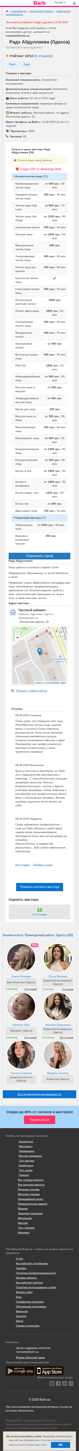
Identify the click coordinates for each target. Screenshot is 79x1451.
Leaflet (38, 682)
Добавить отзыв (42, 864)
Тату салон (26, 1170)
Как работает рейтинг (29, 1282)
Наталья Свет (21, 1024)
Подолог (24, 1175)
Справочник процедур (30, 1301)
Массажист (26, 1146)
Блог (19, 1296)
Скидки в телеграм (27, 1325)
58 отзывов (30, 1037)
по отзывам (39, 914)
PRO (34, 945)
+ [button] (17, 632)
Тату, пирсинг (26, 1227)
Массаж (23, 1222)
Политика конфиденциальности (36, 1272)
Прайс (12, 64)
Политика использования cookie (36, 1287)
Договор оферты (26, 1277)
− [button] (17, 637)
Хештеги (21, 1316)
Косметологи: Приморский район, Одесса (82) (38, 935)
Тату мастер (26, 1160)
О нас (19, 1258)
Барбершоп (26, 1165)
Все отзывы (22, 864)
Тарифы (21, 1268)
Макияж (23, 1208)
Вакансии (22, 1311)
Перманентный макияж (32, 1203)
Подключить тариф (39, 556)
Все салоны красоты (31, 1179)
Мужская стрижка (29, 1189)
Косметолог (26, 1141)
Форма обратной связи (30, 1357)
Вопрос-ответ (24, 1292)
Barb (39, 3)
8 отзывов (67, 989)
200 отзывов (66, 1037)
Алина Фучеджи (21, 976)
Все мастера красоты (31, 1184)
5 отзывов (43, 56)
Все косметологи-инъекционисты (39, 1094)
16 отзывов (30, 989)
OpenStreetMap (52, 682)
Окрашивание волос (30, 1199)
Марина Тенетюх (58, 1073)
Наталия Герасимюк (58, 1024)
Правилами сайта (37, 1445)
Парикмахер (26, 1151)
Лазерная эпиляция (30, 1213)
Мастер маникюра (30, 1155)
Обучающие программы (31, 1306)
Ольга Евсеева (58, 976)
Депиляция (25, 1218)
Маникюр (24, 1232)
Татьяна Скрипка (21, 1073)
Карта (19, 1320)
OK (60, 1444)
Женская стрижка (29, 1194)
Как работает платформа (32, 1263)
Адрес (27, 64)
